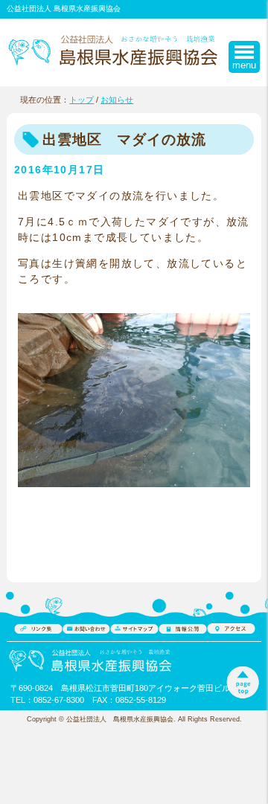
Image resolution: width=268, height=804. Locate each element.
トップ (81, 99)
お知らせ (116, 99)
